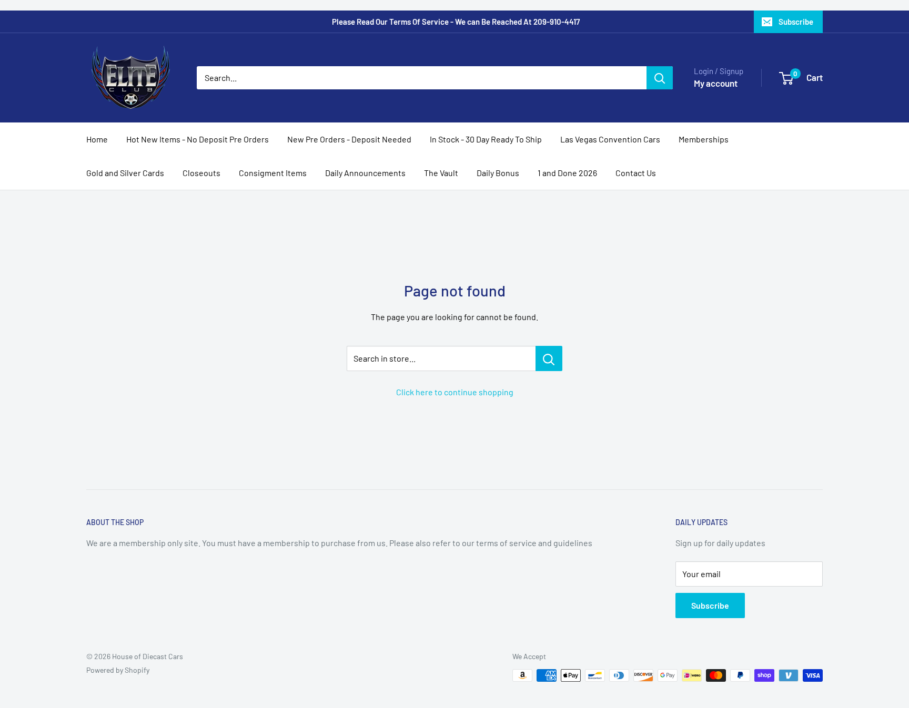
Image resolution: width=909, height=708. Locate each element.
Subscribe (796, 21)
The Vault (441, 173)
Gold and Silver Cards (125, 173)
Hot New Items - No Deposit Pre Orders (197, 139)
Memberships (704, 139)
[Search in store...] (549, 358)
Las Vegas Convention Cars (610, 139)
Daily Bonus (498, 173)
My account (716, 83)
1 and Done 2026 (567, 173)
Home (97, 139)
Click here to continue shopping (454, 392)
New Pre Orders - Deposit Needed (349, 139)
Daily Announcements (365, 173)
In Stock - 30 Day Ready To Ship (486, 139)
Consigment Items (273, 173)
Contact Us (635, 173)
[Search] (660, 77)
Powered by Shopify (117, 669)
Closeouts (201, 173)
